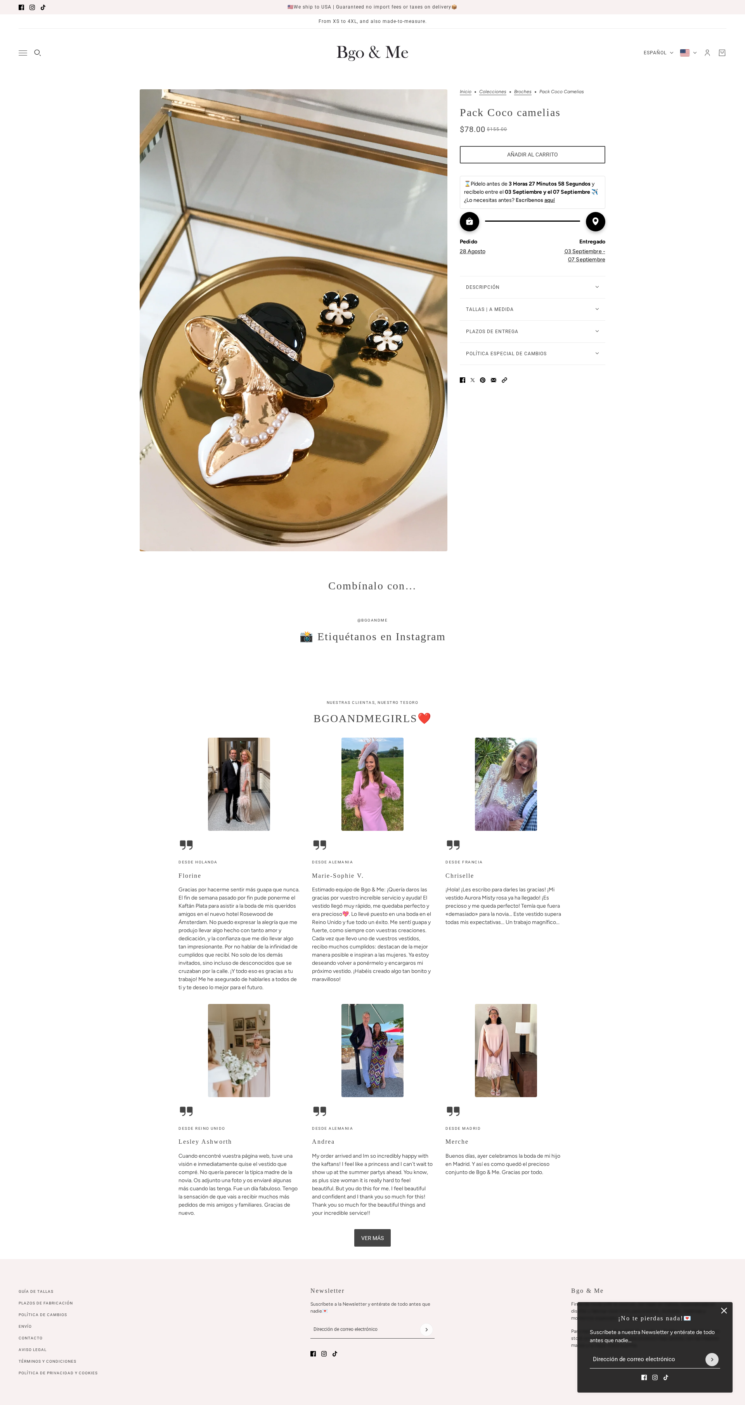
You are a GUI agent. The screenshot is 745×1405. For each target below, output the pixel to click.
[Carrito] (722, 53)
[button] (504, 380)
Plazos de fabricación (46, 1303)
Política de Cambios (43, 1315)
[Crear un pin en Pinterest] (482, 380)
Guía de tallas (36, 1291)
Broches (523, 91)
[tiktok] (43, 7)
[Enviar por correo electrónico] (493, 380)
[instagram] (32, 7)
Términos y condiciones (47, 1361)
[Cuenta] (707, 53)
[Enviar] (712, 1359)
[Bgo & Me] (372, 52)
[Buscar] (37, 53)
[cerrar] (724, 1311)
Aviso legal (33, 1350)
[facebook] (21, 7)
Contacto (31, 1338)
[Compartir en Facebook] (462, 380)
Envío (25, 1326)
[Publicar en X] (472, 380)
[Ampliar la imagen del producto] (293, 320)
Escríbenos (535, 200)
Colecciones (492, 91)
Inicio (465, 91)
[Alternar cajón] (23, 53)
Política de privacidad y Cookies (58, 1373)
